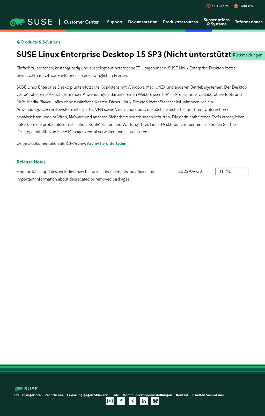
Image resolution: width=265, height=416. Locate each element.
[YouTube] (110, 401)
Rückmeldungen (247, 55)
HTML (226, 171)
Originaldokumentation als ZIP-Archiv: (52, 143)
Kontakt (182, 395)
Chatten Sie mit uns (208, 395)
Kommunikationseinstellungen (147, 395)
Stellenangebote (27, 395)
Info (115, 395)
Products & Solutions (40, 42)
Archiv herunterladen (106, 143)
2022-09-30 (190, 171)
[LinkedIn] (144, 401)
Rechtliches (54, 395)
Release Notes (31, 162)
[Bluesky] (155, 401)
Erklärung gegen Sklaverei (87, 395)
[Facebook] (121, 401)
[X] (132, 401)
